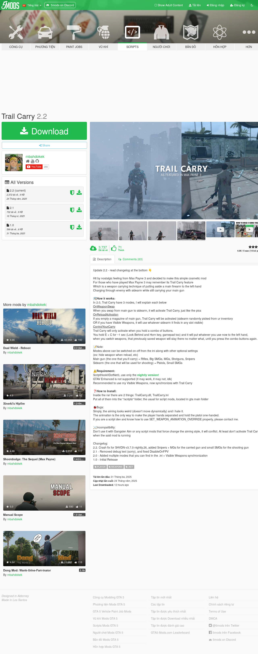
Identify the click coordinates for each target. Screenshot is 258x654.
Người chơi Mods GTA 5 (108, 632)
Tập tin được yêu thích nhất (168, 611)
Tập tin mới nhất (161, 597)
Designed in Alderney (15, 596)
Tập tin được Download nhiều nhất (173, 618)
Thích (121, 250)
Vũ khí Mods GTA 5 (105, 618)
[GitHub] (37, 161)
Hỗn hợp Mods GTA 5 (106, 647)
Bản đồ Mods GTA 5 (106, 639)
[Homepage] (28, 161)
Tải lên (196, 5)
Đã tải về (103, 250)
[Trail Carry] (104, 230)
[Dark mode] (252, 5)
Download (48, 131)
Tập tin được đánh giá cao (167, 625)
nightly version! (148, 375)
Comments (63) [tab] (132, 259)
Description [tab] (103, 259)
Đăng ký (239, 5)
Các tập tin (158, 604)
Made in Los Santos (14, 600)
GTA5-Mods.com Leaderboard (170, 632)
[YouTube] (32, 161)
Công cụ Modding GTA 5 (108, 597)
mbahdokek (35, 156)
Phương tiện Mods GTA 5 (109, 604)
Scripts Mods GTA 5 (105, 625)
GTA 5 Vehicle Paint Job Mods (112, 611)
